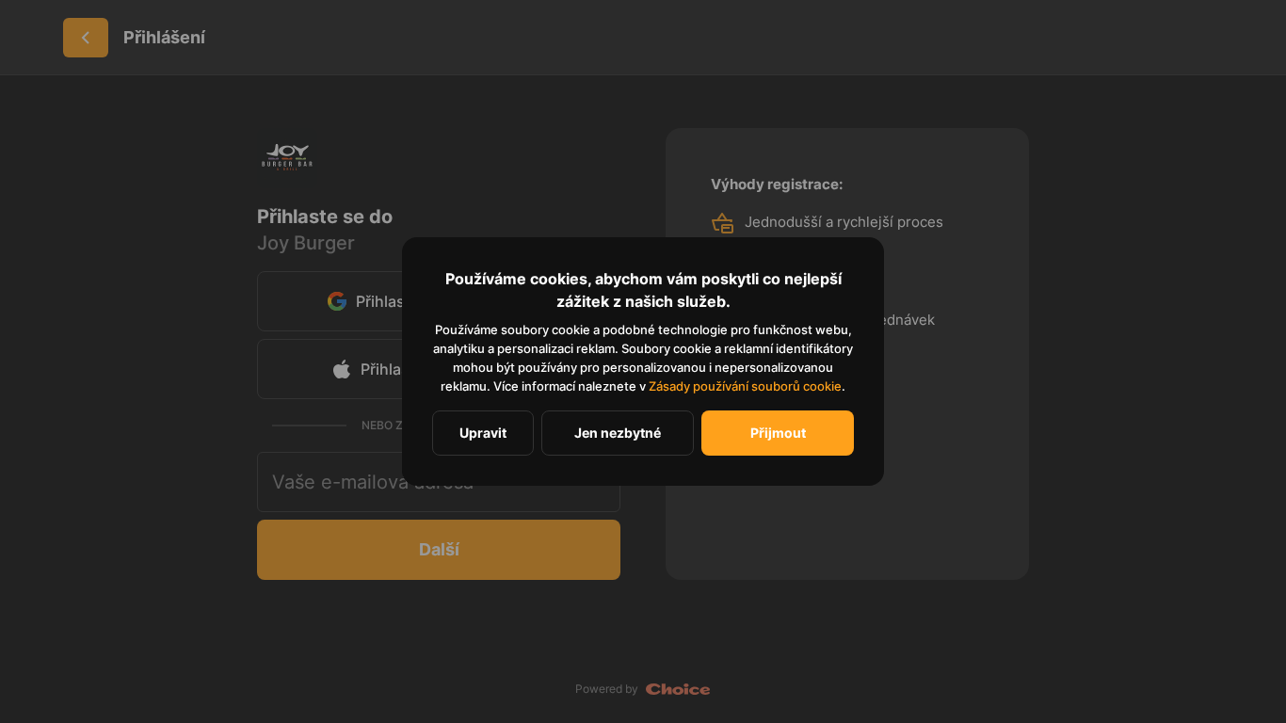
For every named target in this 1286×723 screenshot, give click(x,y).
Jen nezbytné (617, 433)
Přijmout (778, 433)
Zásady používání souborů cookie (745, 386)
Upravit (482, 433)
